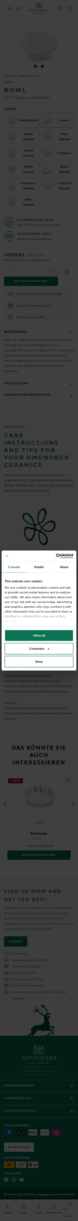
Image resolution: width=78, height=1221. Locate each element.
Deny (39, 661)
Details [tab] (39, 567)
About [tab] (64, 567)
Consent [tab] (14, 567)
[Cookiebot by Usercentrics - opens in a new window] (56, 556)
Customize (36, 648)
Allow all (39, 635)
